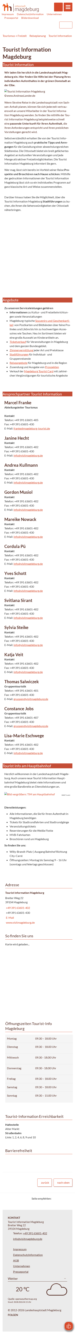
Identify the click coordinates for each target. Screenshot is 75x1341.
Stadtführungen (19, 354)
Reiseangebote (18, 362)
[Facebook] (59, 1198)
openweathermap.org (26, 1298)
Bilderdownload (30, 17)
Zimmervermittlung (21, 350)
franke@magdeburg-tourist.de (32, 428)
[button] (37, 794)
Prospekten (52, 367)
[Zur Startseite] (21, 7)
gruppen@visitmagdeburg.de (31, 699)
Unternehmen (54, 14)
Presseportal (11, 17)
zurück (45, 1182)
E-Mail (9, 917)
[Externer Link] (34, 25)
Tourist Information (60, 35)
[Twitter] (55, 1198)
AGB (16, 1260)
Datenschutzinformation (30, 14)
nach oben (63, 1182)
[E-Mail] (64, 1198)
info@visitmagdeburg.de (28, 455)
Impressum (8, 14)
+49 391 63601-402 (17, 907)
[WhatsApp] (68, 1198)
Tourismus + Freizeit (15, 35)
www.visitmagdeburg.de (20, 922)
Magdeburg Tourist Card (38, 371)
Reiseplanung (37, 35)
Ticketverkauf (18, 341)
